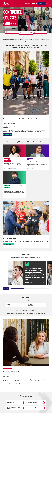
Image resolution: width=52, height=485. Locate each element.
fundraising (21, 47)
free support (9, 40)
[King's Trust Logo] (6, 3)
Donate (40, 3)
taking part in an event (33, 47)
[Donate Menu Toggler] (44, 3)
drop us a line (22, 313)
